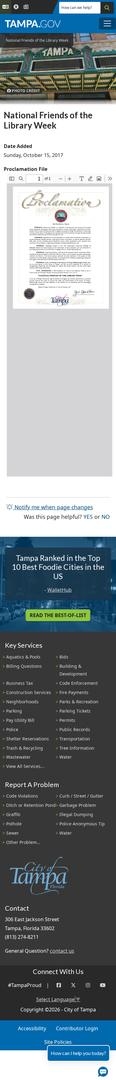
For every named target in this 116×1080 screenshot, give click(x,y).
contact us (62, 950)
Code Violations (22, 796)
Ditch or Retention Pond (31, 805)
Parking (14, 711)
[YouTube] (102, 985)
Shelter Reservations (27, 739)
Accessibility (32, 1028)
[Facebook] (59, 985)
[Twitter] (73, 985)
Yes (88, 516)
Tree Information (76, 748)
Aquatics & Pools (23, 657)
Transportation (74, 739)
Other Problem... (23, 842)
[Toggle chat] (102, 1070)
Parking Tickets (75, 711)
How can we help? (76, 7)
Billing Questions (24, 666)
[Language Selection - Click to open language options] (5, 7)
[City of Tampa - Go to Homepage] (33, 23)
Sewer (12, 833)
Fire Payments (73, 692)
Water (65, 757)
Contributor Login (77, 1028)
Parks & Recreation (78, 702)
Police (12, 729)
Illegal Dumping (76, 814)
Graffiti (13, 814)
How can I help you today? (78, 1053)
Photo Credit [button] (25, 90)
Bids (63, 657)
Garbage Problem (77, 805)
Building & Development (73, 670)
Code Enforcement (78, 683)
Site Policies (58, 1042)
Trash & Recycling (24, 748)
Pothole (14, 824)
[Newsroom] (26, 7)
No (105, 516)
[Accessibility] (16, 7)
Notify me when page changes (53, 507)
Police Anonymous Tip (82, 824)
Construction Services (28, 692)
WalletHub (59, 590)
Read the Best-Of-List (58, 615)
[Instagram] (88, 985)
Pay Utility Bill (20, 720)
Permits (67, 720)
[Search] (107, 8)
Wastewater (18, 757)
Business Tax (19, 683)
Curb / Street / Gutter (81, 796)
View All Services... (25, 766)
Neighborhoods (22, 702)
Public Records (74, 729)
